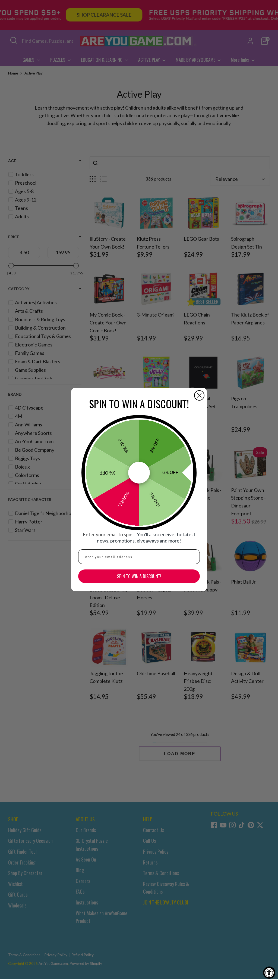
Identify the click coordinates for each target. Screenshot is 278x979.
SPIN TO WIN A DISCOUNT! (139, 576)
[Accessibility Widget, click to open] (269, 972)
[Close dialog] (199, 395)
